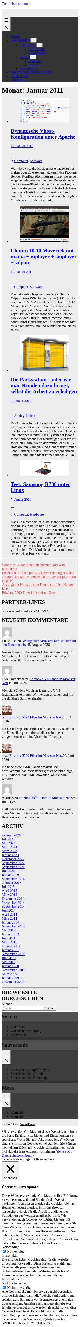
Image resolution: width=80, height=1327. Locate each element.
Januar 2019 (10, 875)
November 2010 (13, 954)
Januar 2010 (10, 966)
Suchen (7, 1004)
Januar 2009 (10, 978)
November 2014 (13, 902)
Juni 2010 (9, 958)
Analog (19, 416)
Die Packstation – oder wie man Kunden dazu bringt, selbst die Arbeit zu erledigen (44, 385)
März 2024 (9, 847)
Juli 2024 (8, 839)
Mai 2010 (8, 962)
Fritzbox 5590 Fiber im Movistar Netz (28, 592)
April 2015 (9, 891)
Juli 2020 (8, 871)
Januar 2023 (10, 855)
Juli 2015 (8, 887)
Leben (30, 416)
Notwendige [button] (10, 1247)
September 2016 (13, 879)
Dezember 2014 (13, 898)
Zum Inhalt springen (16, 3)
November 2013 (13, 926)
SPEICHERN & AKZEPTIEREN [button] (26, 1323)
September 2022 (13, 863)
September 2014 (13, 906)
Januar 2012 (10, 934)
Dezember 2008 (13, 982)
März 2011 (9, 942)
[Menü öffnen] (6, 20)
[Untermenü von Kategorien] (33, 40)
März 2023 (9, 851)
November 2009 (13, 970)
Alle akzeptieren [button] (44, 1159)
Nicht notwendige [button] (14, 1283)
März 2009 (9, 974)
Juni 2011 (8, 938)
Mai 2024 (8, 843)
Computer (21, 161)
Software (36, 161)
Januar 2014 (10, 922)
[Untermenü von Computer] (39, 45)
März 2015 (9, 894)
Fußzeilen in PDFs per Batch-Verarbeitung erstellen (38, 573)
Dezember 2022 (13, 859)
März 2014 (9, 918)
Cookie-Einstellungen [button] (17, 1159)
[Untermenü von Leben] (33, 57)
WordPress (27, 1124)
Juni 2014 (9, 910)
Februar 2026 (11, 835)
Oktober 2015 (11, 883)
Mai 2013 (8, 930)
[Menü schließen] (6, 27)
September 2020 (13, 867)
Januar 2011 (10, 950)
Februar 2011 (11, 946)
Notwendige (15, 1251)
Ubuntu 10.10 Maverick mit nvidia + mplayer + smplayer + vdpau (44, 256)
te (3, 717)
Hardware (37, 514)
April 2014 (9, 914)
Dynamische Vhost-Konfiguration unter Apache (43, 134)
